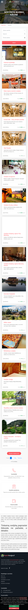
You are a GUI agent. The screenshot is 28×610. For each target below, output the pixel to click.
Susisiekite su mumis (5, 579)
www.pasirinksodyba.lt (14, 559)
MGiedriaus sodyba (9, 351)
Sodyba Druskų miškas (11, 205)
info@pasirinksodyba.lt (8, 592)
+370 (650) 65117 (7, 590)
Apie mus (3, 575)
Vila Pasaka (7, 148)
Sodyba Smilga (8, 379)
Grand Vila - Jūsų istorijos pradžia (14, 119)
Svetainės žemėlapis (5, 583)
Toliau (15, 458)
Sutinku (14, 606)
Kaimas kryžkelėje (9, 62)
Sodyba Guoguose (9, 176)
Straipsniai (3, 577)
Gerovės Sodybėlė (9, 294)
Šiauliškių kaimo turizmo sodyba (13, 408)
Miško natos (7, 322)
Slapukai (3, 581)
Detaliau (14, 608)
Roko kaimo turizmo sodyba (12, 91)
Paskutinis (20, 458)
